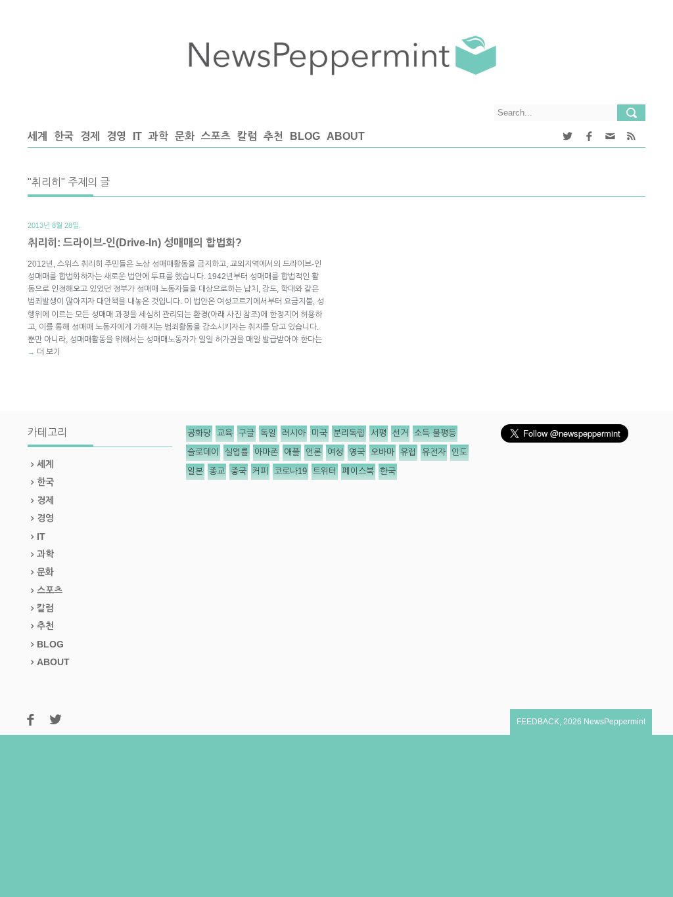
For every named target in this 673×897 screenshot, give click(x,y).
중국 (238, 471)
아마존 (266, 452)
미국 (319, 433)
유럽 (408, 452)
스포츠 (216, 136)
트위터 (324, 471)
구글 (246, 433)
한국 (64, 136)
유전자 (434, 452)
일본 (195, 471)
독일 (268, 433)
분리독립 (349, 433)
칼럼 (247, 136)
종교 (217, 471)
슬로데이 (203, 452)
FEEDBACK (538, 721)
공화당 (199, 433)
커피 (260, 471)
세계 (37, 136)
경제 (90, 136)
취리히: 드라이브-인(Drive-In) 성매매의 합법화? (135, 242)
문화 (185, 136)
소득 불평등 (435, 433)
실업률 (236, 452)
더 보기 (48, 352)
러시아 (294, 433)
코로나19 (290, 471)
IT (137, 136)
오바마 (382, 452)
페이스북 (358, 471)
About (346, 136)
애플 (292, 452)
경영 (116, 136)
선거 (400, 433)
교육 (225, 433)
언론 (313, 452)
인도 (459, 452)
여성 (335, 452)
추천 (273, 136)
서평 (378, 433)
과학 (158, 136)
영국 (357, 452)
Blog (305, 136)
